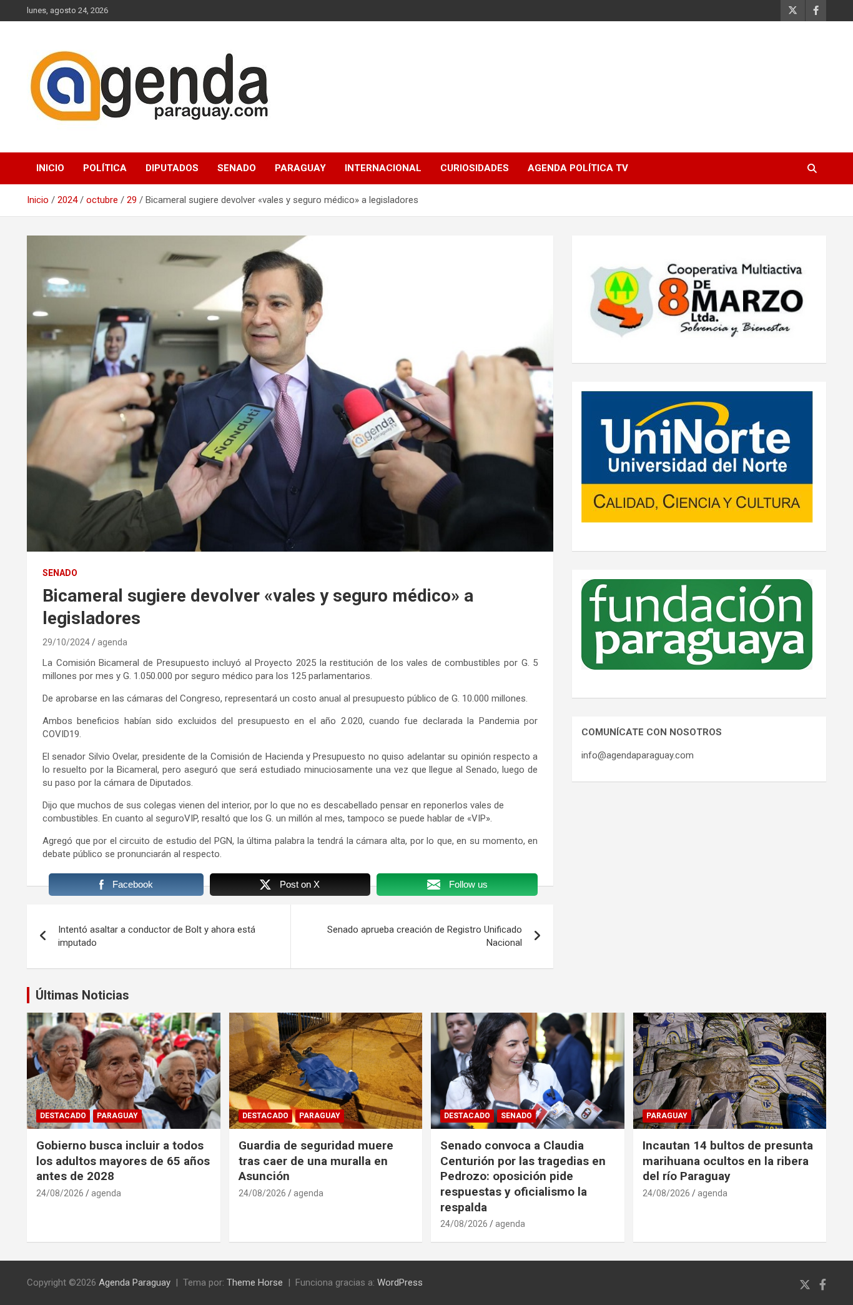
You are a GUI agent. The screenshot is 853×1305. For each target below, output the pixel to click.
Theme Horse (255, 1282)
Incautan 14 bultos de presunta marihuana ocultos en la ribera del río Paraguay (728, 1160)
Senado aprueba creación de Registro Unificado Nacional (424, 936)
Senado (236, 168)
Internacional (383, 168)
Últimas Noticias (82, 995)
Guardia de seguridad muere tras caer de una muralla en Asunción (316, 1160)
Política (105, 168)
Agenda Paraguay (134, 1282)
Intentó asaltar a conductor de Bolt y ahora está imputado (156, 936)
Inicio (50, 168)
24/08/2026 (60, 1193)
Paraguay (300, 168)
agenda (112, 642)
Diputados (172, 168)
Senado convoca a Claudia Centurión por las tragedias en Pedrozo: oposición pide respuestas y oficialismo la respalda (523, 1176)
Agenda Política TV (578, 168)
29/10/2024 (66, 642)
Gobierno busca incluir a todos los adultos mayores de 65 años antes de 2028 (123, 1160)
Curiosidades (474, 168)
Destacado (63, 1115)
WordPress (400, 1282)
